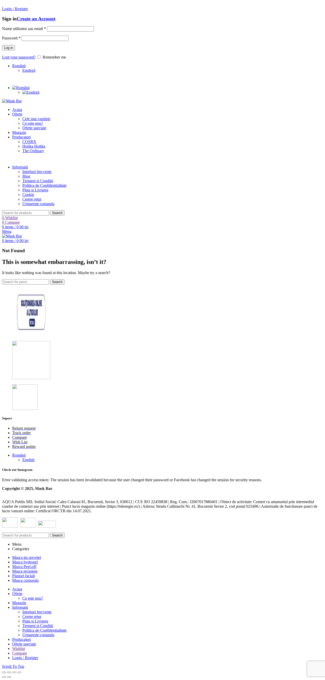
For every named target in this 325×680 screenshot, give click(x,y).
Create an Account (36, 18)
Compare (19, 653)
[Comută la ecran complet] (14, 672)
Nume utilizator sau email (24, 28)
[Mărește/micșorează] (19, 672)
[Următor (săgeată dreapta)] (9, 677)
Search (57, 213)
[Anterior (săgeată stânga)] (4, 677)
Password (11, 38)
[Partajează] (9, 672)
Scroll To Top (13, 666)
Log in (8, 48)
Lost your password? (19, 57)
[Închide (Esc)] (4, 672)
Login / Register (25, 658)
